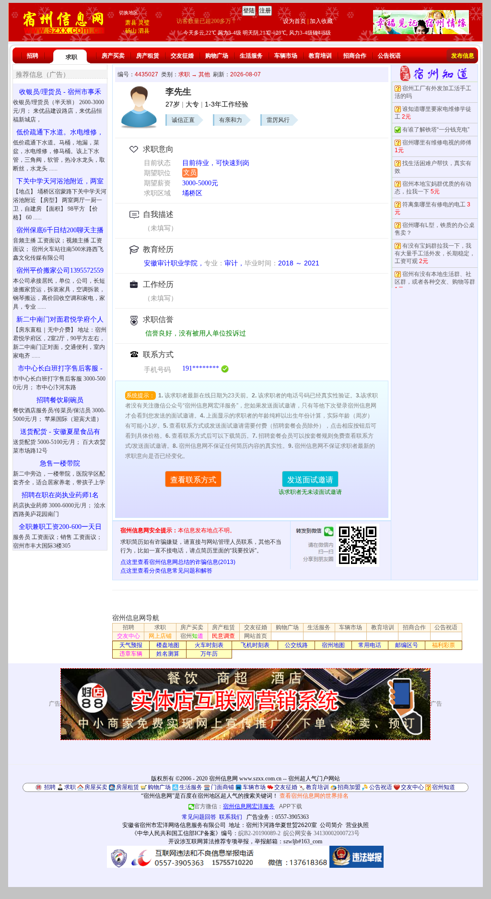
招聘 (32, 55)
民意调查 (223, 636)
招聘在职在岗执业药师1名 (60, 495)
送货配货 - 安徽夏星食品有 (60, 431)
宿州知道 (443, 787)
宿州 (191, 636)
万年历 (209, 653)
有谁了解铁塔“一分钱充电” (435, 129)
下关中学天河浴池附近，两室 (60, 181)
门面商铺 (222, 787)
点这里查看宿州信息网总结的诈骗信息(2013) (177, 562)
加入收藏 (321, 21)
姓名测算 (167, 653)
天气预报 (130, 645)
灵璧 (144, 22)
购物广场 (216, 55)
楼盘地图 (167, 645)
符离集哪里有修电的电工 (434, 204)
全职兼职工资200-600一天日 (60, 526)
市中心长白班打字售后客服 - (60, 368)
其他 (204, 74)
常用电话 (369, 645)
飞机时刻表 (255, 645)
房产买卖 (113, 55)
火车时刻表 (209, 645)
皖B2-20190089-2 (259, 833)
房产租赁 (147, 55)
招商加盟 (349, 787)
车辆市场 (285, 55)
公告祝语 (389, 55)
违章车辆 (130, 653)
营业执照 (357, 825)
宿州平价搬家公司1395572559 (60, 270)
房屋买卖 (95, 787)
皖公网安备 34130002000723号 (321, 833)
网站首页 (255, 636)
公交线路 (296, 645)
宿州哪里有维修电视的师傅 (436, 142)
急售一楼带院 (60, 463)
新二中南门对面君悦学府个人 (60, 319)
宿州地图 (333, 645)
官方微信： (234, 806)
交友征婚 (182, 55)
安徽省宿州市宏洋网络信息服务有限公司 (174, 825)
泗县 (144, 30)
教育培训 (320, 55)
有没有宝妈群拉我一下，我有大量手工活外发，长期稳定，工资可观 (435, 253)
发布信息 (462, 55)
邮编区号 (406, 645)
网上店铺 (160, 636)
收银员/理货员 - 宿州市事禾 (60, 92)
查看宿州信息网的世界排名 (314, 795)
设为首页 (294, 21)
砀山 (131, 30)
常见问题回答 (199, 817)
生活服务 (251, 55)
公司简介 (331, 825)
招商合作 (354, 55)
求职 (71, 57)
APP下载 (290, 806)
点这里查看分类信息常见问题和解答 (166, 570)
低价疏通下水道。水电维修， (60, 132)
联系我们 (230, 817)
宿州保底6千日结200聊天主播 (60, 230)
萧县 (131, 22)
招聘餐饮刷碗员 (59, 400)
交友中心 (128, 636)
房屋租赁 (127, 787)
